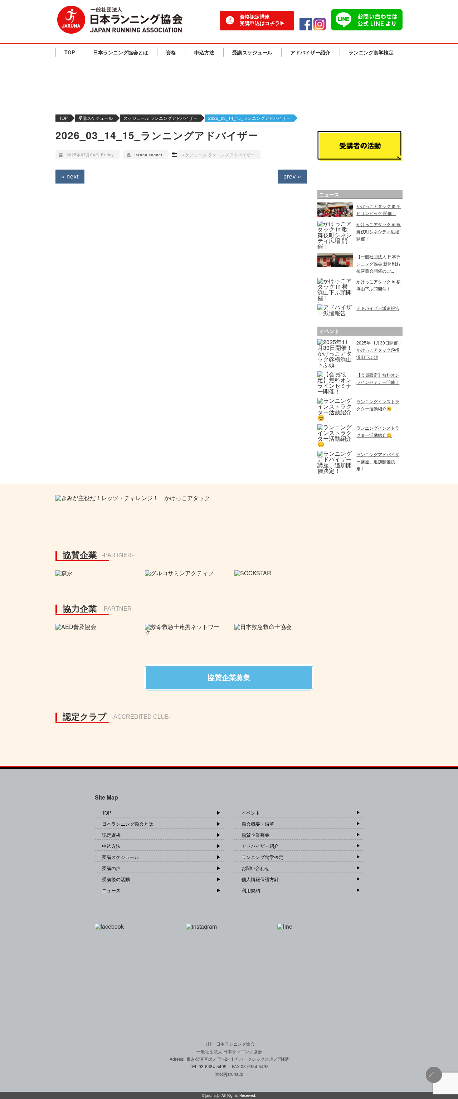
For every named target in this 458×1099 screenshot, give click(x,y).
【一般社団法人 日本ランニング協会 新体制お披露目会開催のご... (378, 263)
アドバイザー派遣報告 (377, 308)
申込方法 (204, 52)
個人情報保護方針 (260, 879)
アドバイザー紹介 (310, 52)
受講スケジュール (252, 52)
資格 (171, 52)
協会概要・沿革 (258, 823)
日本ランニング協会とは (120, 52)
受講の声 (111, 868)
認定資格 (111, 834)
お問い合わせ (255, 868)
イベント (251, 812)
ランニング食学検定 (371, 52)
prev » (292, 177)
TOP (69, 52)
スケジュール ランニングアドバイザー (160, 118)
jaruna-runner (149, 154)
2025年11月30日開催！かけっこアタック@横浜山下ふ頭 (379, 350)
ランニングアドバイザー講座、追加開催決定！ (377, 461)
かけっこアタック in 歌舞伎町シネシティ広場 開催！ (378, 231)
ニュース (111, 890)
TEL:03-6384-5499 (209, 1066)
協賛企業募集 (255, 834)
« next (70, 177)
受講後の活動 (116, 879)
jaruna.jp (212, 1095)
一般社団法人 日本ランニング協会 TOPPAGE (119, 19)
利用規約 (251, 890)
